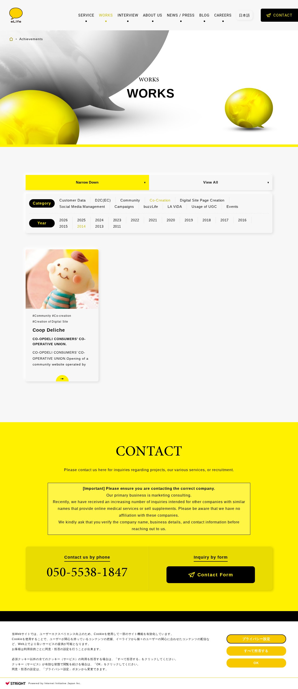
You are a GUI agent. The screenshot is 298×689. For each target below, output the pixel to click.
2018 (207, 220)
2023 (117, 220)
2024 (99, 220)
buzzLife (151, 207)
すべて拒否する (256, 651)
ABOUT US (152, 15)
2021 (153, 220)
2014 (81, 226)
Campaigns (124, 207)
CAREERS (223, 15)
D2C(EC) (103, 200)
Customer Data (72, 200)
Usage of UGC (204, 207)
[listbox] (244, 15)
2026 (63, 220)
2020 (171, 220)
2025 (81, 220)
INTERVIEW (128, 15)
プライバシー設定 (256, 639)
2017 (224, 220)
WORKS (106, 15)
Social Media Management (82, 207)
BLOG (204, 15)
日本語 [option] (244, 15)
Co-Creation (160, 200)
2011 (117, 226)
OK (256, 663)
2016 (242, 220)
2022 (135, 220)
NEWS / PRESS (181, 15)
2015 (63, 226)
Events (233, 207)
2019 (189, 220)
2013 (99, 226)
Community (130, 200)
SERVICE (86, 15)
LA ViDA (175, 207)
